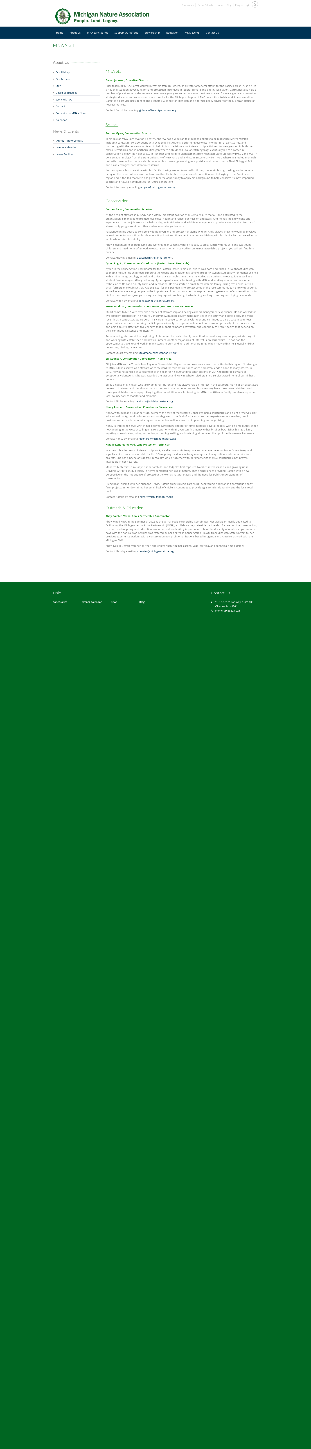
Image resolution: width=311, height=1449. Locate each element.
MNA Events (192, 32)
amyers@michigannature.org (157, 187)
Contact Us (212, 32)
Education (172, 32)
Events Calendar (205, 5)
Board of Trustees (66, 92)
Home (59, 32)
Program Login (242, 5)
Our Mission (63, 79)
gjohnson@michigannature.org (157, 110)
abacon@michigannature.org (154, 257)
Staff (58, 86)
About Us (75, 32)
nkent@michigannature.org (156, 496)
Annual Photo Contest (70, 140)
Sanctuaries (188, 5)
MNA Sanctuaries (97, 32)
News (220, 5)
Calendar (61, 120)
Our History (63, 72)
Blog (229, 5)
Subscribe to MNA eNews (71, 113)
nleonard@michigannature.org (157, 438)
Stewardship (152, 32)
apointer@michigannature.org (155, 551)
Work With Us (64, 99)
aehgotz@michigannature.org (156, 300)
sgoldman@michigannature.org (157, 353)
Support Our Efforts (126, 32)
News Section (65, 154)
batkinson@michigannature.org (154, 401)
